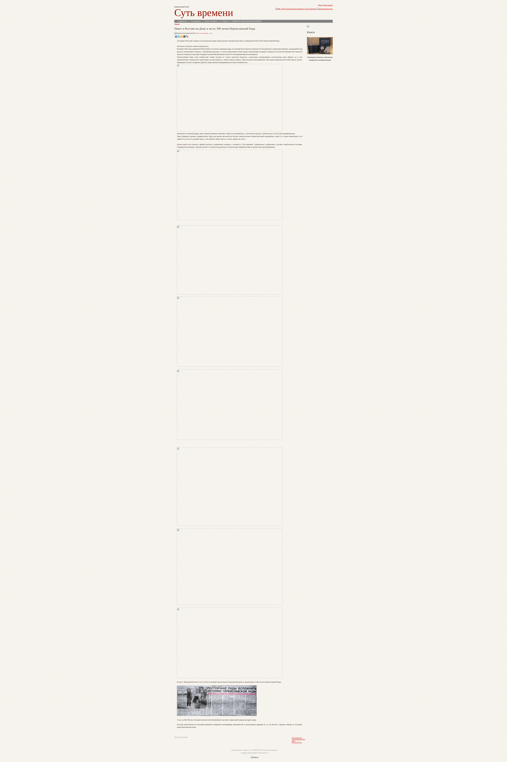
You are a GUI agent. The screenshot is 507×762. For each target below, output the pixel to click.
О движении (182, 21)
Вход (320, 5)
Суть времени (203, 12)
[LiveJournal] (187, 36)
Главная (177, 24)
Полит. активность (212, 21)
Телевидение (196, 21)
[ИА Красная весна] (325, 9)
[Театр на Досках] (308, 27)
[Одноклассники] (181, 36)
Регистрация (328, 5)
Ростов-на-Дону (297, 742)
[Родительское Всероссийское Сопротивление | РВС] (295, 9)
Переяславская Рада (298, 739)
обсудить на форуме (180, 737)
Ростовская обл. (297, 737)
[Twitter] (179, 36)
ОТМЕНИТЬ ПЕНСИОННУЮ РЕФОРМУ (247, 21)
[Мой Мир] (184, 36)
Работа (225, 21)
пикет (293, 741)
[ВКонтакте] (176, 36)
